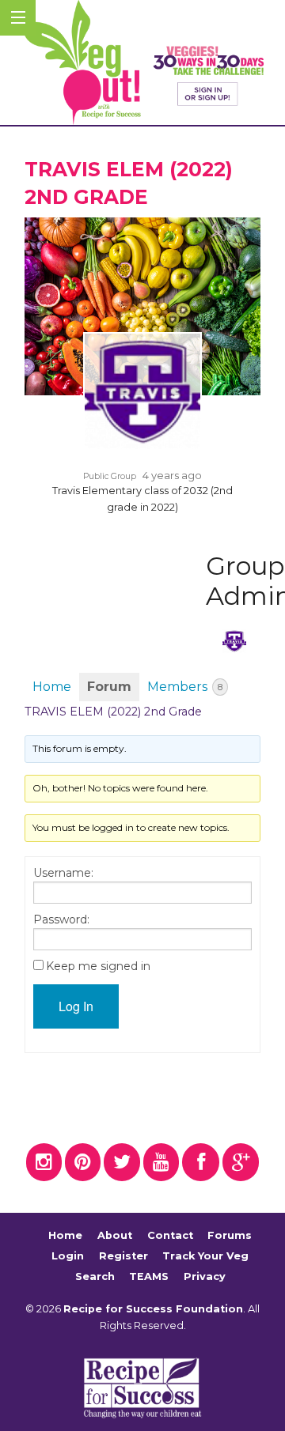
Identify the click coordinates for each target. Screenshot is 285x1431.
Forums (229, 1236)
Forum (109, 686)
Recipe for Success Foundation (153, 1309)
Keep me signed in (98, 966)
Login (67, 1256)
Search (95, 1276)
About (114, 1236)
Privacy (205, 1276)
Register (123, 1256)
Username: (63, 873)
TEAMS (149, 1276)
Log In (76, 1006)
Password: (61, 919)
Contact (170, 1236)
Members (184, 686)
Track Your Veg (205, 1256)
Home (51, 686)
